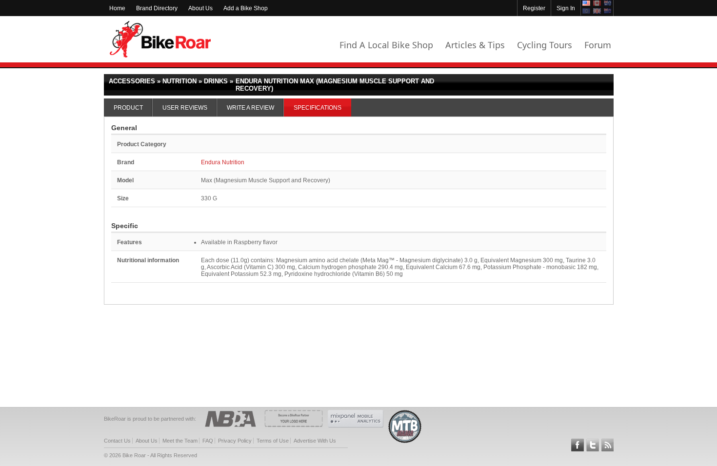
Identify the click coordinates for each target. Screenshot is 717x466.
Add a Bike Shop (245, 8)
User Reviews (184, 107)
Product (128, 107)
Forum (597, 45)
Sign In (566, 8)
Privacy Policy (235, 441)
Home (117, 8)
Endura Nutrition (222, 162)
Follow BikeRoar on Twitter (592, 445)
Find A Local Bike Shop (386, 45)
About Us (200, 8)
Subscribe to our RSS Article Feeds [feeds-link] (607, 445)
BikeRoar (160, 39)
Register (534, 8)
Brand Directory (157, 8)
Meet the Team (180, 441)
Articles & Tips (475, 45)
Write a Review (250, 107)
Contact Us (117, 441)
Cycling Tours (544, 45)
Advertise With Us (315, 441)
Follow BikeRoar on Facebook (577, 445)
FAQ (207, 441)
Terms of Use (273, 441)
